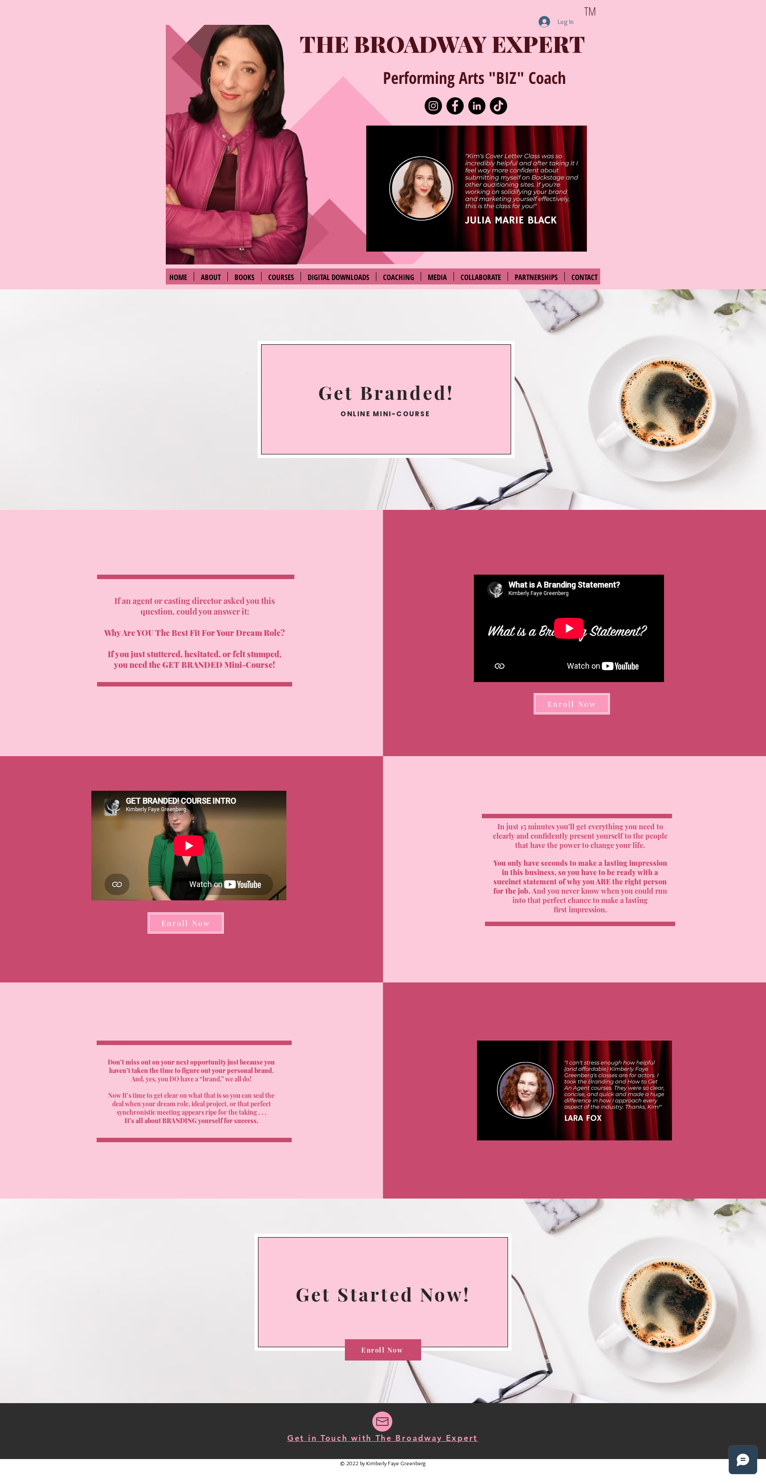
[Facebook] (455, 105)
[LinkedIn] (476, 105)
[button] (476, 189)
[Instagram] (433, 105)
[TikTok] (498, 105)
